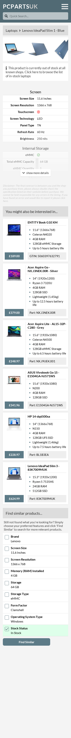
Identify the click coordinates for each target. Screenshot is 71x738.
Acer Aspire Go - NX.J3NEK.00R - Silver (43, 269)
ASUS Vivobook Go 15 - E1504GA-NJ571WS (43, 374)
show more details (37, 173)
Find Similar (26, 642)
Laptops (12, 30)
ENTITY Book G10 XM (43, 222)
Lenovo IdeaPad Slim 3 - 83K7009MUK (43, 467)
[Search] (6, 16)
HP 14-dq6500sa (39, 416)
